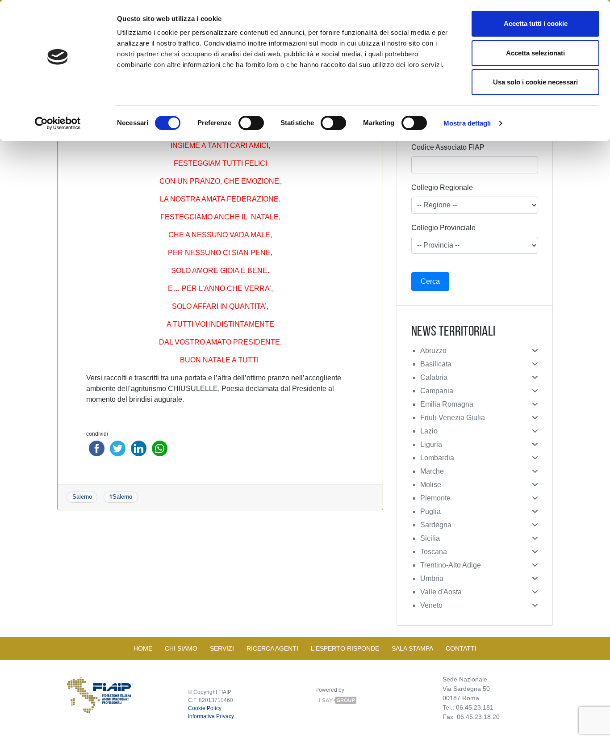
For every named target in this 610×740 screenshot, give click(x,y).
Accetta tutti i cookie (536, 23)
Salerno (82, 496)
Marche (432, 471)
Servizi (222, 648)
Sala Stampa (412, 648)
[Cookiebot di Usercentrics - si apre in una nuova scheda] (58, 123)
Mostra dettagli (467, 123)
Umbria (431, 578)
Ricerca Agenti (272, 648)
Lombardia (437, 458)
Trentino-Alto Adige (450, 565)
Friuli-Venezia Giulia (452, 417)
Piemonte (435, 498)
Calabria (433, 377)
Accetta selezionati (535, 53)
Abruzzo (433, 350)
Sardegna (435, 525)
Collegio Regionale (442, 187)
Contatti (461, 648)
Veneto (431, 605)
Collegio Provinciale (443, 227)
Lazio (429, 431)
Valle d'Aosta (441, 592)
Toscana (433, 551)
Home (143, 648)
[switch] (251, 123)
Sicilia (430, 538)
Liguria (431, 444)
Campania (436, 391)
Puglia (430, 511)
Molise (430, 484)
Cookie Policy (204, 708)
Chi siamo (181, 648)
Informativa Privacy (211, 716)
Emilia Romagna (446, 404)
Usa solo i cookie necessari (535, 82)
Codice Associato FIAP (448, 147)
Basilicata (435, 364)
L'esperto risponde (345, 648)
